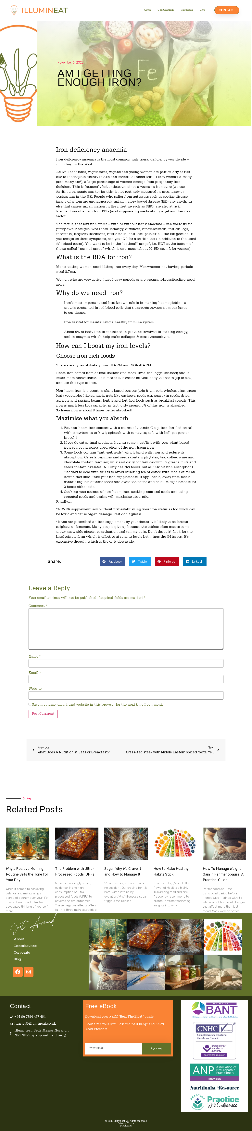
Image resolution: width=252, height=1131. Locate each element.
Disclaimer (126, 1126)
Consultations (166, 10)
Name (35, 657)
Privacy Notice (126, 1123)
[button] (112, 561)
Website (35, 689)
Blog (202, 10)
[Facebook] (18, 972)
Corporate (187, 10)
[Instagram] (28, 972)
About (147, 10)
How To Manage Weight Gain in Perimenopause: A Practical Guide (223, 874)
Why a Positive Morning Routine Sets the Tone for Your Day (27, 874)
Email (35, 673)
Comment (38, 606)
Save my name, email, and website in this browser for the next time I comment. (97, 705)
